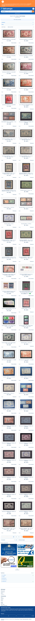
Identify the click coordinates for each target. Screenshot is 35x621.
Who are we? (3, 590)
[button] (31, 11)
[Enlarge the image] (9, 33)
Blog (1, 597)
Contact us (2, 594)
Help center (2, 604)
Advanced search (17, 13)
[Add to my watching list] (15, 30)
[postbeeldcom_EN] (9, 562)
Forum (2, 599)
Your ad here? (17, 569)
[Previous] (7, 537)
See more (2, 613)
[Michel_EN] (26, 549)
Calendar (2, 598)
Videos (2, 600)
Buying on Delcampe (4, 605)
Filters (3, 24)
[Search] (33, 11)
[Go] (16, 539)
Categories (3, 22)
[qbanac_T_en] (26, 562)
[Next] (28, 537)
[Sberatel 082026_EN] (9, 549)
